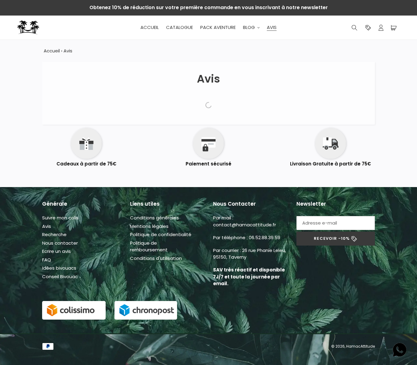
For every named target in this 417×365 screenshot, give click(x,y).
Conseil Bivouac (60, 276)
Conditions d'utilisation (156, 258)
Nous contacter (60, 243)
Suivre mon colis (60, 217)
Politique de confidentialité (160, 234)
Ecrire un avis (56, 251)
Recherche (54, 234)
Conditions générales (154, 217)
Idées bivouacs (59, 268)
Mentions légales (149, 226)
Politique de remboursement (149, 246)
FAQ (46, 260)
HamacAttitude (360, 346)
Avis (46, 226)
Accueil (52, 51)
